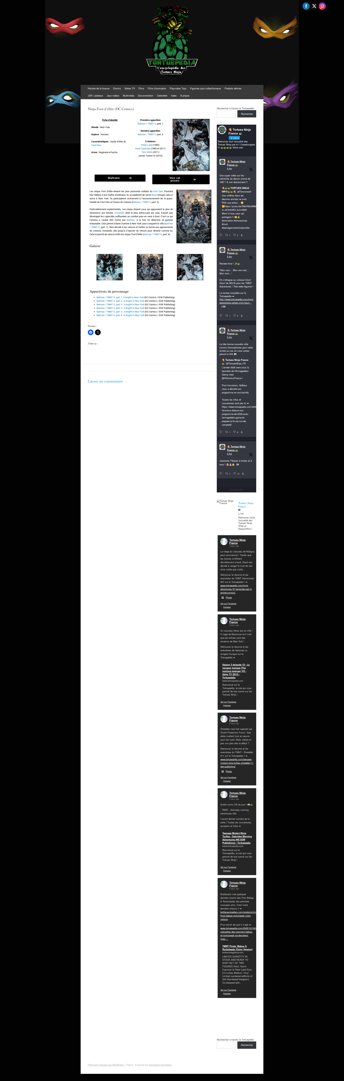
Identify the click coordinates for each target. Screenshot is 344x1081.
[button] (110, 268)
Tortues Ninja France (237, 541)
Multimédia (128, 95)
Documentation (145, 95)
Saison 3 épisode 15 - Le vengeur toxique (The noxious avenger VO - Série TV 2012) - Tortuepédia (236, 671)
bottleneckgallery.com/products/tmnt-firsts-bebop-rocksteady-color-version (239, 915)
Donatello (119, 212)
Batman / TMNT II (147, 123)
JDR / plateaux (95, 95)
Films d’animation (157, 88)
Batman (131, 220)
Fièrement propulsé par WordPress (106, 1064)
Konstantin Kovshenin (160, 1064)
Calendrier (162, 95)
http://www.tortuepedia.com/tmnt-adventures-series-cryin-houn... (236, 301)
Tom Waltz (147, 152)
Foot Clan (96, 145)
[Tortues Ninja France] (226, 502)
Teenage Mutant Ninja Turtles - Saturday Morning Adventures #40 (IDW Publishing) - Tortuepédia (237, 838)
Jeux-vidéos (113, 95)
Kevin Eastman (142, 148)
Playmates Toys (178, 88)
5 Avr (229, 168)
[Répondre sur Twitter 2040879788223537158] (221, 235)
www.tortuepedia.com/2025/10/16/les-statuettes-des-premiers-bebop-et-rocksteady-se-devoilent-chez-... (239, 933)
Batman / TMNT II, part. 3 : (120, 304)
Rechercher (247, 113)
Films (141, 88)
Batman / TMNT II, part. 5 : (120, 311)
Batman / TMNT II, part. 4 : (120, 308)
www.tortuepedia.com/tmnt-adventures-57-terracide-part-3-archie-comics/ (236, 589)
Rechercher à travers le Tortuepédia (235, 108)
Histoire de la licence (98, 88)
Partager (227, 607)
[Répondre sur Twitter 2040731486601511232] (221, 473)
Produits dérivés (233, 88)
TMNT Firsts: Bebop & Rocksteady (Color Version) (237, 947)
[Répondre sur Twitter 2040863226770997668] (221, 316)
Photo (229, 597)
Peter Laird (146, 145)
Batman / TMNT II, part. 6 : (120, 315)
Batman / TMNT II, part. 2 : (120, 301)
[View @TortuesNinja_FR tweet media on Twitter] (238, 464)
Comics (117, 88)
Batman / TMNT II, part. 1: (120, 297)
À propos (185, 95)
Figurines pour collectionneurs (205, 88)
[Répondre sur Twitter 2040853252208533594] (221, 432)
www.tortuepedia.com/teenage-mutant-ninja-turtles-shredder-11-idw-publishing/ (237, 763)
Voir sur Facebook (228, 603)
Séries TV (130, 88)
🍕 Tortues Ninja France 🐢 (236, 163)
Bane (154, 195)
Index (174, 95)
